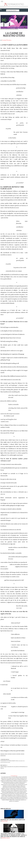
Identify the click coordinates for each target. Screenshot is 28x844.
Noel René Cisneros (6, 837)
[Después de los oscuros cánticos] (14, 814)
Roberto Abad (4, 821)
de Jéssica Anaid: (12, 761)
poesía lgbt (3, 755)
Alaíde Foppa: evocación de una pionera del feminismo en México (14, 767)
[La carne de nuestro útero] (14, 21)
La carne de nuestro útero (14, 34)
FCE (2, 1)
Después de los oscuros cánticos (13, 819)
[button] (1, 12)
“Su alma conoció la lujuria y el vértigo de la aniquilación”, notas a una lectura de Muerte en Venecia (14, 835)
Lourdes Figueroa (6, 40)
